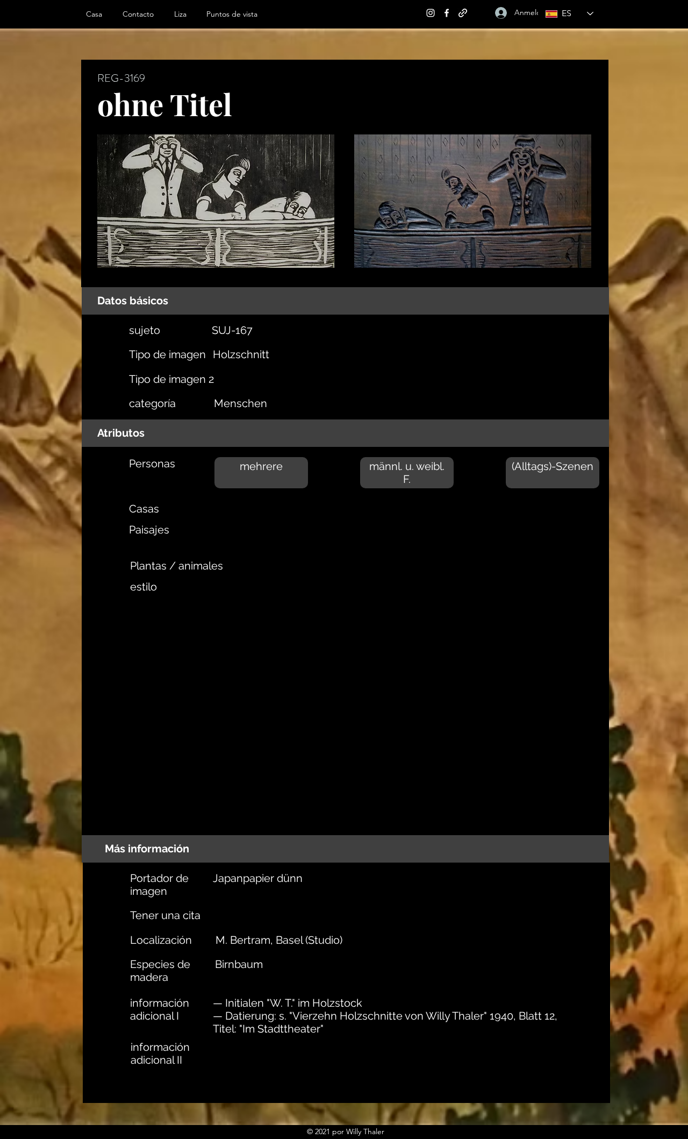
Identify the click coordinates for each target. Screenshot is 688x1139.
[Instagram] (430, 13)
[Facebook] (446, 13)
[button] (185, 14)
